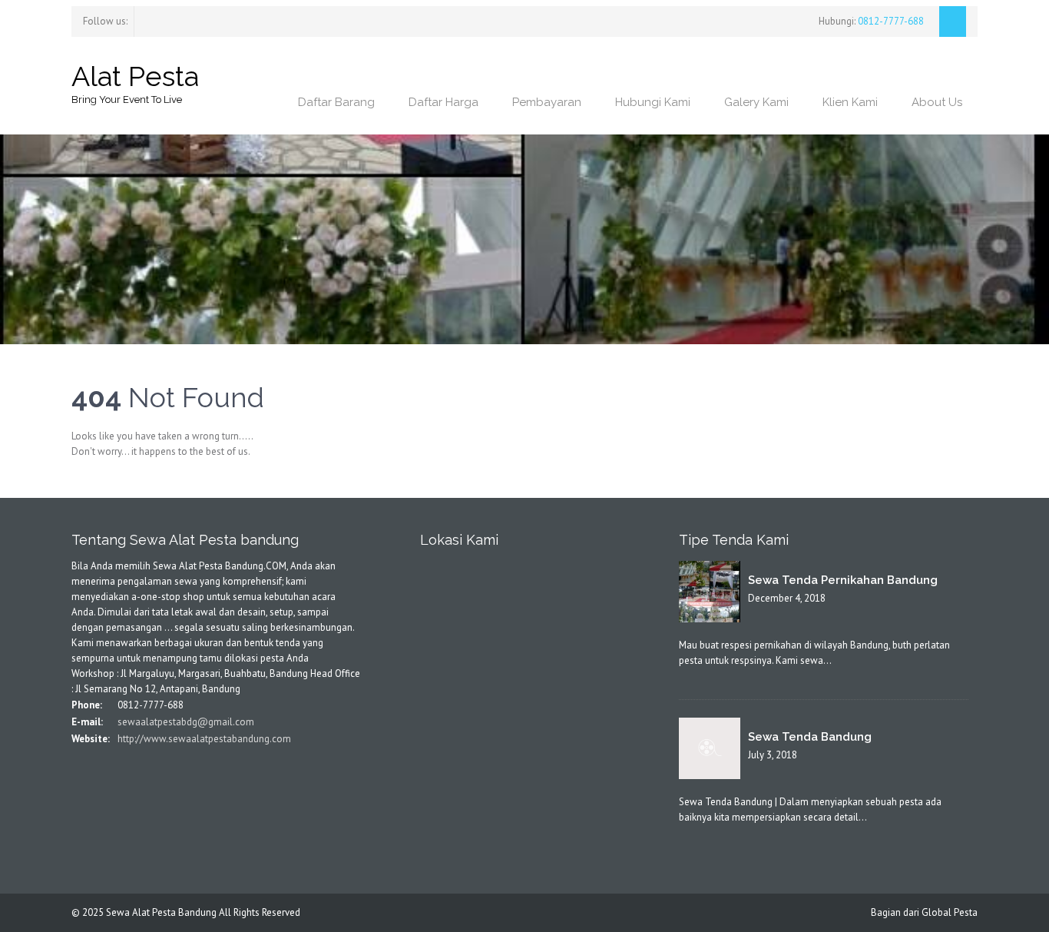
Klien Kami (850, 102)
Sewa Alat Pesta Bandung (161, 912)
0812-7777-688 (889, 21)
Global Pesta (950, 912)
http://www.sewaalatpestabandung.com (203, 738)
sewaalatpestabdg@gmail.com (184, 721)
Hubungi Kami (652, 102)
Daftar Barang (336, 102)
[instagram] (166, 20)
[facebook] (138, 20)
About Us (937, 102)
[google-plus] (121, 770)
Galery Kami (756, 102)
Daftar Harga (443, 102)
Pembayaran (546, 102)
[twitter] (152, 20)
